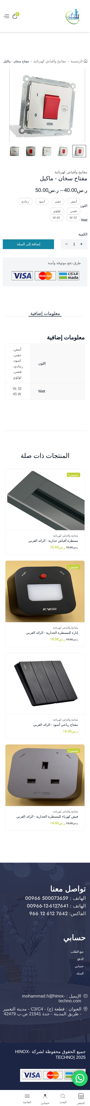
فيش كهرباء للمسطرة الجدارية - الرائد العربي (47, 816)
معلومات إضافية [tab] (45, 313)
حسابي (79, 966)
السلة (80, 973)
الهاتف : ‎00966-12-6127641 (56, 905)
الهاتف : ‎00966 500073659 (55, 898)
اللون (83, 206)
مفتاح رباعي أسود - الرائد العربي (55, 724)
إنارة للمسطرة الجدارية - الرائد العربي (52, 632)
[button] (73, 201)
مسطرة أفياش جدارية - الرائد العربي (53, 540)
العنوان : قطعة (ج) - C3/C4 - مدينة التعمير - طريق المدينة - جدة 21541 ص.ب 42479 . (42, 1014)
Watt (84, 220)
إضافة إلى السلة (28, 244)
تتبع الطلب (77, 951)
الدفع (80, 959)
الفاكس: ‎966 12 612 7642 (57, 913)
